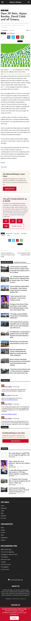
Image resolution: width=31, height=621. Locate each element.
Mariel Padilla (12, 466)
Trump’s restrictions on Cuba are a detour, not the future (8, 254)
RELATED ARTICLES (7, 262)
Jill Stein (3, 235)
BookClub (3, 515)
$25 (13, 221)
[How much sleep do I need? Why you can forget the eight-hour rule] (4, 455)
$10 (6, 221)
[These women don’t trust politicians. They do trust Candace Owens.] (5, 301)
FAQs (2, 535)
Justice (2, 10)
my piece (10, 69)
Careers (3, 532)
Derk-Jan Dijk (12, 456)
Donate (3, 530)
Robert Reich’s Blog (6, 549)
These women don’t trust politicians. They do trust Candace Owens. (18, 298)
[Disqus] (15, 404)
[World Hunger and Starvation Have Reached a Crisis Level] (5, 344)
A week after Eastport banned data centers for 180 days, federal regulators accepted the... (19, 472)
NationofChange (10, 33)
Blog (2, 513)
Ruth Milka (11, 475)
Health (2, 290)
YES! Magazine (5, 567)
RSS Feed (3, 518)
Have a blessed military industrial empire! (24, 254)
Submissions (4, 537)
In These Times (5, 569)
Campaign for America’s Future (9, 554)
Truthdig (3, 562)
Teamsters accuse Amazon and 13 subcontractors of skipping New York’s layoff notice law (20, 371)
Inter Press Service (6, 564)
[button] (28, 2)
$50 (19, 221)
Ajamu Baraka (9, 233)
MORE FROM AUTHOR (20, 262)
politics (8, 235)
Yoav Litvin (5, 30)
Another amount (17, 226)
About (2, 527)
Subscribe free (9, 188)
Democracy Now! (5, 559)
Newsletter (4, 508)
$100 (5, 226)
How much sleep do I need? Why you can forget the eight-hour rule (19, 454)
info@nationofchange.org (19, 598)
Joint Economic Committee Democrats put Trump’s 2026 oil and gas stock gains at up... (19, 490)
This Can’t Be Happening (7, 552)
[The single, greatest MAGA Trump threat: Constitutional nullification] (5, 315)
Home (2, 505)
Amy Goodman (12, 484)
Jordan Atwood (12, 493)
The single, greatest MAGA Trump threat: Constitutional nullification (19, 316)
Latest (2, 510)
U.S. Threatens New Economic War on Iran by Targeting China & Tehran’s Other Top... (19, 481)
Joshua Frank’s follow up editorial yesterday (15, 74)
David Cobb (16, 233)
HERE (4, 87)
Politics (6, 10)
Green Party (23, 233)
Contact (3, 540)
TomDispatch (4, 557)
